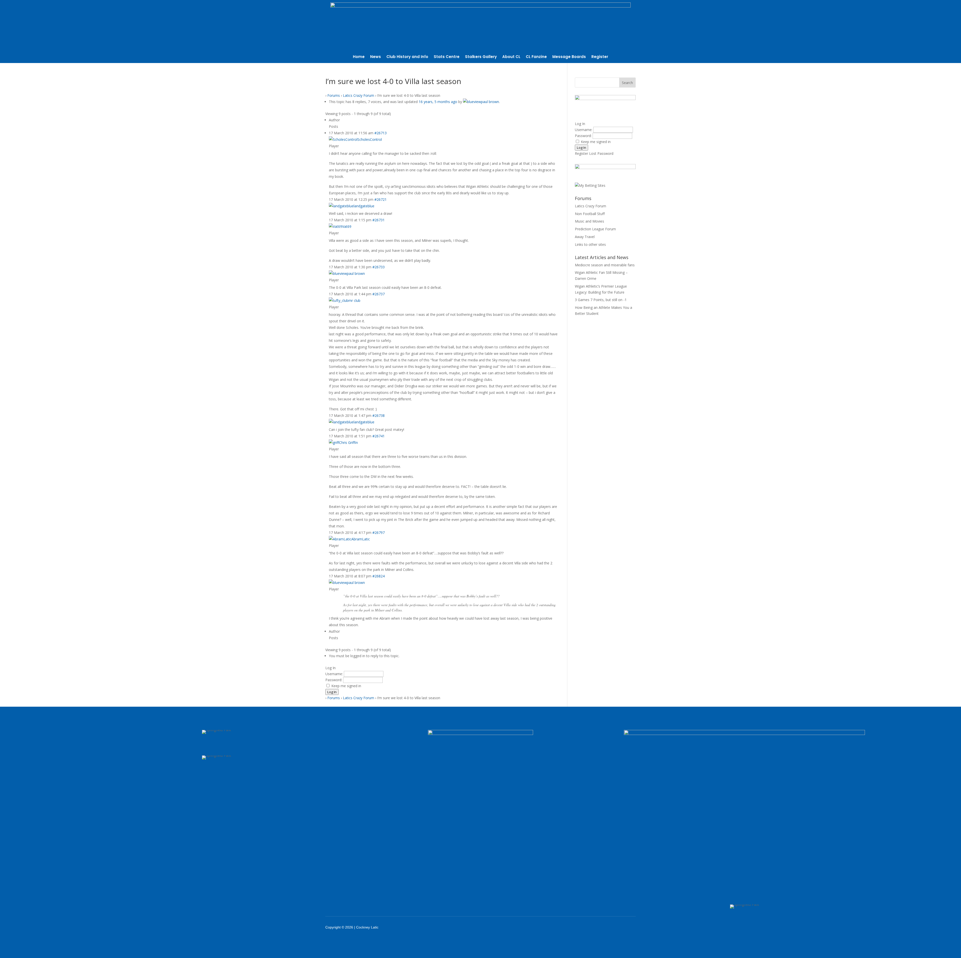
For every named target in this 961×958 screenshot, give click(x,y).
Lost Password (601, 153)
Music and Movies (589, 221)
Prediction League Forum (595, 229)
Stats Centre (446, 57)
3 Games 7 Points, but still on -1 (601, 299)
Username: (334, 673)
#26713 (380, 133)
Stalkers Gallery (481, 57)
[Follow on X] (593, 927)
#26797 (378, 532)
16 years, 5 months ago (438, 101)
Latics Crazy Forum (358, 95)
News (375, 57)
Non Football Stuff (590, 213)
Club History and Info (407, 57)
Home (359, 57)
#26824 (378, 576)
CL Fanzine (536, 57)
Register (599, 57)
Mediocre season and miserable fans (605, 265)
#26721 (380, 199)
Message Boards (569, 57)
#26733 (378, 267)
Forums (333, 95)
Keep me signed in (346, 685)
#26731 (378, 220)
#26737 (378, 294)
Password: (334, 679)
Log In (332, 692)
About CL (511, 57)
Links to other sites (590, 244)
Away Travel (585, 236)
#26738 (378, 415)
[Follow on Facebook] (580, 927)
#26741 (378, 436)
